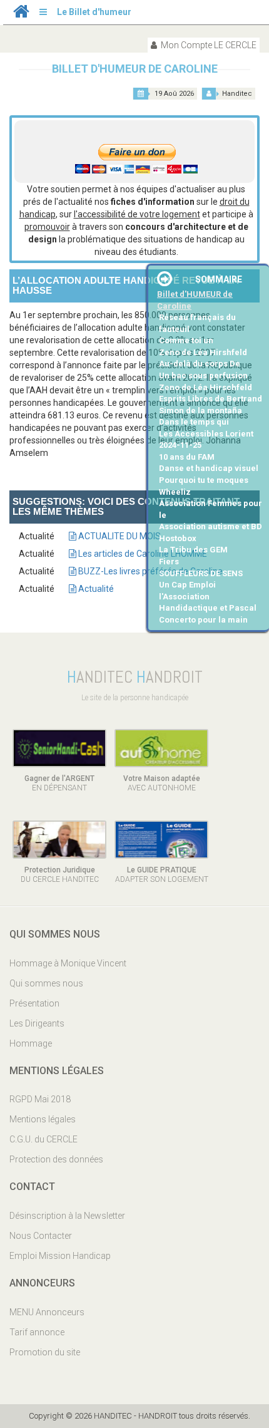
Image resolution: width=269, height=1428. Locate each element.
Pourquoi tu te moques (203, 480)
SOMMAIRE (218, 279)
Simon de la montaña (200, 410)
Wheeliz (175, 492)
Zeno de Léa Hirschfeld (205, 387)
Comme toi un (186, 340)
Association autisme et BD (210, 526)
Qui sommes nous (46, 983)
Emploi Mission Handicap (60, 1256)
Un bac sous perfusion (203, 375)
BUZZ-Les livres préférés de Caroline (149, 571)
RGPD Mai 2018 (40, 1099)
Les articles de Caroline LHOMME (141, 554)
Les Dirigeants (36, 1023)
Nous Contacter (40, 1236)
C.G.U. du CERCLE (43, 1139)
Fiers (169, 561)
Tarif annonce (36, 1332)
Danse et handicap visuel (208, 468)
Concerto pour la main (203, 619)
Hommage (30, 1043)
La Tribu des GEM (193, 549)
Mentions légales (42, 1119)
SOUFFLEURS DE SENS (201, 573)
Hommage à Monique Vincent (67, 963)
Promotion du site (44, 1352)
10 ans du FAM (187, 457)
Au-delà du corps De (199, 363)
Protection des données (56, 1159)
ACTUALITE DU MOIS (118, 536)
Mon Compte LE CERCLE (207, 45)
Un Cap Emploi (187, 584)
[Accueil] (21, 14)
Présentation (34, 1003)
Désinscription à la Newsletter (67, 1216)
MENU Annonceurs (46, 1312)
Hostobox (177, 538)
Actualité (95, 589)
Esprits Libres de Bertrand (210, 398)
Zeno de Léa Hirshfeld (203, 352)
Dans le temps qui (194, 422)
